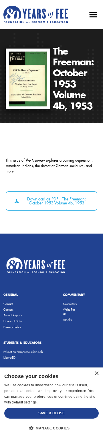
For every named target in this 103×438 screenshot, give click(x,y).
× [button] (96, 373)
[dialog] (51, 402)
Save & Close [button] (51, 413)
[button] (93, 14)
